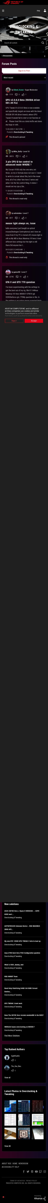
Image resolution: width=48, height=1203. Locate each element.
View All (7, 1146)
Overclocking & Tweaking (23, 132)
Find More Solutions (12, 1036)
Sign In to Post (24, 71)
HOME (14, 1163)
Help (38, 11)
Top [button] (3, 1197)
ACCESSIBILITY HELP (10, 1167)
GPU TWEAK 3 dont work (13, 1003)
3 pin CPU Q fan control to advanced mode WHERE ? (19, 163)
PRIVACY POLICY (31, 1181)
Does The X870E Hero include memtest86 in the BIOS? (24, 1015)
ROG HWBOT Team (10, 976)
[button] (10, 1106)
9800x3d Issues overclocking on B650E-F (19, 1027)
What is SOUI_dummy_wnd (13, 965)
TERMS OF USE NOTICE (17, 1181)
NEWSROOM (23, 1163)
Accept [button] (34, 321)
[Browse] (4, 11)
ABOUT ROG (6, 1163)
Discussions (7, 56)
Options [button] (44, 56)
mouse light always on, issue (20, 223)
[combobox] (24, 43)
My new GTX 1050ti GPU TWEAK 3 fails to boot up (22, 941)
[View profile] (8, 90)
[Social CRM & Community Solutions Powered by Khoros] (40, 1198)
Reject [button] (14, 321)
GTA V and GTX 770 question (20, 282)
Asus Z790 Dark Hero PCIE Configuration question (22, 953)
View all (7, 1077)
